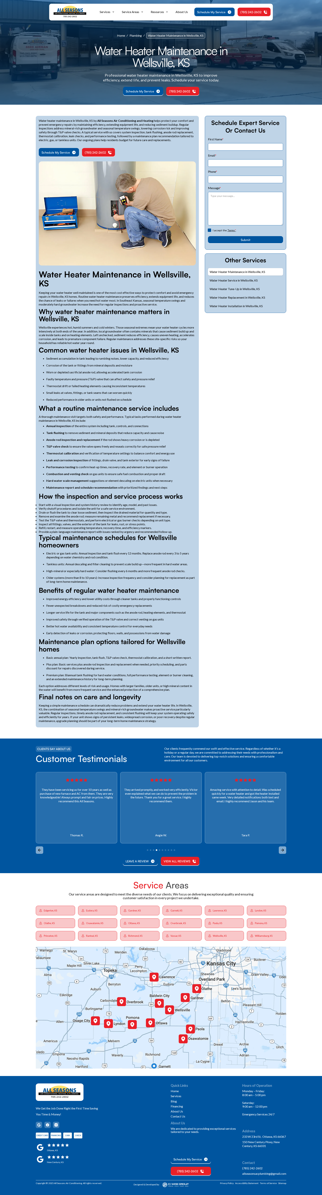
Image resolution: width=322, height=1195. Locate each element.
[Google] (39, 1125)
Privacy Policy (227, 1183)
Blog (174, 1101)
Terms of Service (268, 1183)
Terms (231, 230)
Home (121, 35)
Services (176, 1096)
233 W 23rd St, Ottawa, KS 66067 (264, 1136)
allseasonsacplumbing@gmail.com (264, 1173)
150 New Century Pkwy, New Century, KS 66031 (261, 1144)
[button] (107, 12)
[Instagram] (56, 1125)
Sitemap (282, 1183)
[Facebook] (47, 1125)
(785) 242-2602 (252, 1168)
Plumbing (136, 35)
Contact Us (178, 1116)
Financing (177, 1106)
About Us (182, 12)
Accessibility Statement (246, 1183)
